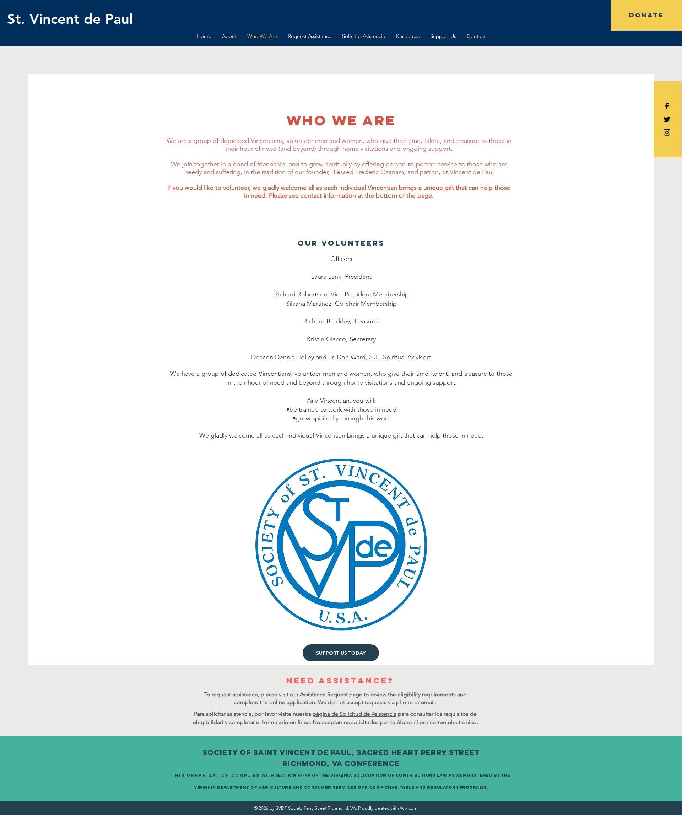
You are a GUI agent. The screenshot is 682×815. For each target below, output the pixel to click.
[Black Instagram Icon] (666, 132)
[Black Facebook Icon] (666, 106)
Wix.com (408, 808)
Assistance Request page (331, 694)
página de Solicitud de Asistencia (354, 714)
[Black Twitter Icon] (666, 119)
